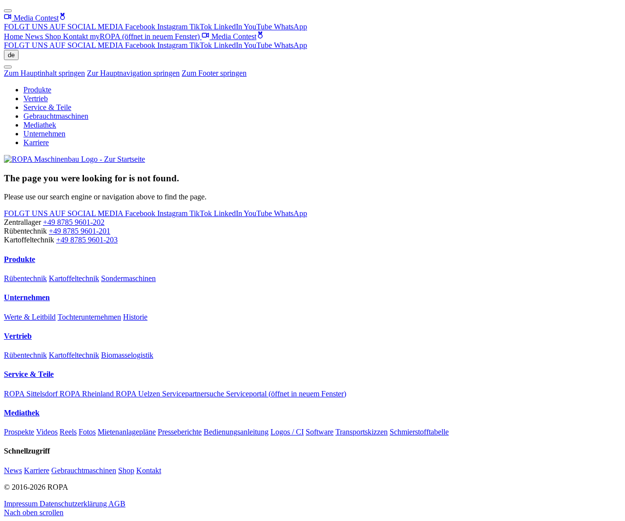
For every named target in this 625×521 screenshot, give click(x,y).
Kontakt (76, 36)
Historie (135, 317)
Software (319, 432)
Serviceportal (286, 394)
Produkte (37, 90)
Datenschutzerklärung (74, 503)
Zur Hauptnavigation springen (133, 73)
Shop (54, 36)
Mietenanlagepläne (127, 432)
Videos (47, 432)
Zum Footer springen (214, 73)
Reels (68, 432)
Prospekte (19, 432)
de (11, 55)
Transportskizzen (361, 432)
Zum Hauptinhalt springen (44, 73)
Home (14, 36)
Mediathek (39, 125)
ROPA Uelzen (139, 394)
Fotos (87, 432)
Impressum (22, 503)
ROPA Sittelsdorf (32, 394)
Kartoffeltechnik (74, 278)
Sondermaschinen (128, 278)
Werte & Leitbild (30, 317)
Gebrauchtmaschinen (55, 116)
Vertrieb (35, 98)
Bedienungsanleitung (236, 432)
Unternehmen (44, 134)
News (35, 36)
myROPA (145, 36)
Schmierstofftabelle (419, 432)
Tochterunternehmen (89, 317)
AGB (116, 503)
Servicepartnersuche (194, 394)
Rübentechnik (25, 278)
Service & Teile (47, 107)
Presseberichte (180, 432)
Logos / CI (287, 432)
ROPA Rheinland (88, 394)
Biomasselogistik (127, 355)
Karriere (36, 142)
